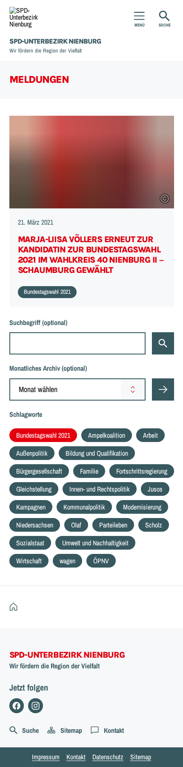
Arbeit (150, 435)
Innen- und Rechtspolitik (99, 489)
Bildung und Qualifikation (97, 453)
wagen (67, 560)
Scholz (153, 525)
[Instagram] (35, 705)
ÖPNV (101, 560)
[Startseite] (15, 607)
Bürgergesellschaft (39, 471)
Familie (89, 471)
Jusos (155, 489)
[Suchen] (163, 343)
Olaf (76, 525)
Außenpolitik (32, 453)
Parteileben (113, 525)
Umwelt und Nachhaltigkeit (95, 542)
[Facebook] (16, 705)
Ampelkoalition (106, 435)
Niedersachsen (34, 525)
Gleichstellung (33, 489)
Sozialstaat (30, 542)
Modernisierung (142, 507)
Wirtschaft (29, 560)
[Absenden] (163, 389)
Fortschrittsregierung (141, 471)
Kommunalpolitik (84, 507)
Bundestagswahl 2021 (43, 435)
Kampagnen (31, 507)
